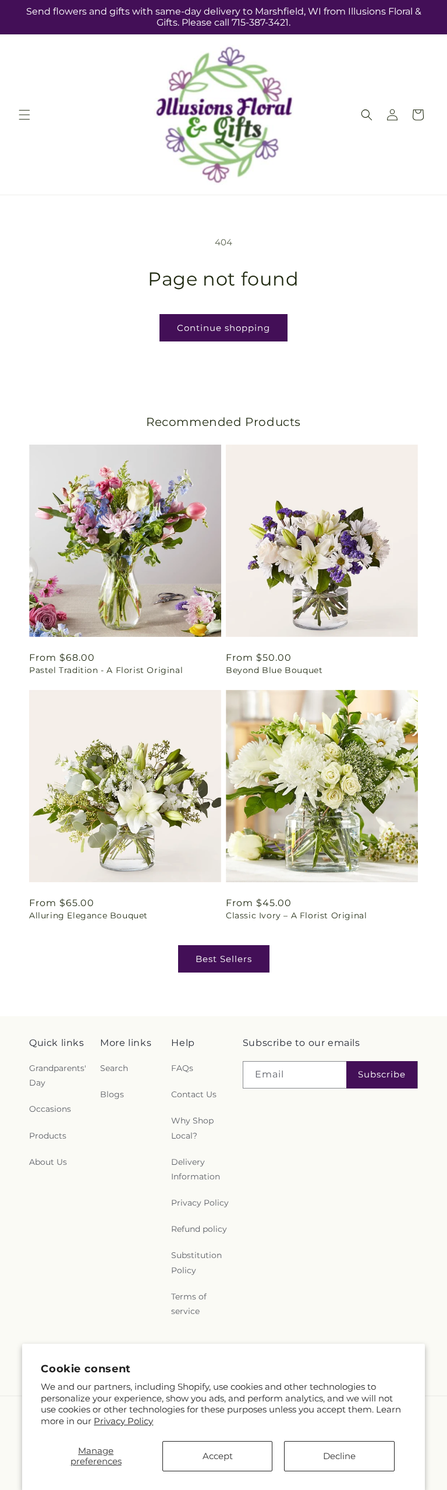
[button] (24, 115)
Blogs (112, 1094)
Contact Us (194, 1094)
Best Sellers (224, 958)
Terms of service (189, 1303)
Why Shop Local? (192, 1127)
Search (114, 1068)
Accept (218, 1455)
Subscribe (382, 1074)
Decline (339, 1455)
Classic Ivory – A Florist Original (296, 915)
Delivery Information (195, 1169)
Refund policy (199, 1229)
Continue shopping (223, 327)
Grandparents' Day (57, 1075)
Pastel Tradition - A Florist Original (106, 670)
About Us (48, 1162)
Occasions (50, 1109)
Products (47, 1135)
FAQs (182, 1068)
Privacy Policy (123, 1420)
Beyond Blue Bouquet (274, 670)
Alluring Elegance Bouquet (88, 915)
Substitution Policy (196, 1262)
